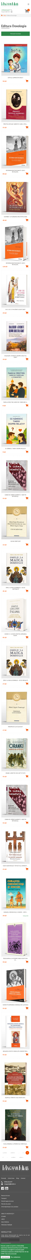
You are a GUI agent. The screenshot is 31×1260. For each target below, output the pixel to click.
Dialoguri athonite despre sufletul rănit (15, 356)
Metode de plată (6, 1204)
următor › (13, 1157)
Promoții (3, 1178)
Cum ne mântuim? (15, 541)
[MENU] (28, 4)
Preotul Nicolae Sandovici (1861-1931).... (15, 124)
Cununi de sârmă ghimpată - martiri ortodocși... (15, 495)
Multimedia (5, 1222)
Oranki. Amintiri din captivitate (15, 773)
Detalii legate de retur (7, 1201)
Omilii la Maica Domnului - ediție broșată (15, 680)
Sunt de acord (5, 1257)
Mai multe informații (10, 1253)
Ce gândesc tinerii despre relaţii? (15, 448)
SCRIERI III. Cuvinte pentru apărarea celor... (16, 634)
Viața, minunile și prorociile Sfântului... (15, 1144)
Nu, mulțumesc (15, 1257)
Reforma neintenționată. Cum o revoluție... (15, 171)
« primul (5, 1152)
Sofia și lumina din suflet (15, 77)
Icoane (3, 1216)
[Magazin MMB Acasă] (9, 3)
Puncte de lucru (5, 1195)
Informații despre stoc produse (9, 1206)
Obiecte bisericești (7, 1213)
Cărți (4, 15)
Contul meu (11, 1178)
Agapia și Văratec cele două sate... (15, 1097)
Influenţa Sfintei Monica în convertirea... (15, 1051)
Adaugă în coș (27, 82)
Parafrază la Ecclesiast (15, 726)
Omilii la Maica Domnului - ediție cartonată (15, 588)
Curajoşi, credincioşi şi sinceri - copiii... (15, 912)
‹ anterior (12, 1152)
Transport (4, 1198)
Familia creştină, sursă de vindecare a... (15, 402)
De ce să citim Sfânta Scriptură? (15, 309)
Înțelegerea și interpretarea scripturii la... (15, 959)
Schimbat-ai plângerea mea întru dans (15, 216)
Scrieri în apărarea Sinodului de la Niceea (15, 1005)
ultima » (21, 1157)
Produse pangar (6, 1225)
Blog (17, 1178)
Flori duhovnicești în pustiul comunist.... (15, 866)
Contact (23, 1178)
